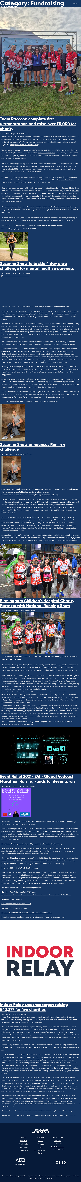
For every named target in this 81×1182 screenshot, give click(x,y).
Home (23, 1137)
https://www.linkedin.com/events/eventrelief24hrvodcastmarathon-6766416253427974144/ (36, 895)
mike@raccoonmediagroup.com (63, 1115)
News (40, 1141)
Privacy (40, 1147)
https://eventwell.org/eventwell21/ (14, 844)
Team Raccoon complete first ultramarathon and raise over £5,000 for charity (38, 124)
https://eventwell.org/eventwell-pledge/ (46, 844)
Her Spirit (75, 191)
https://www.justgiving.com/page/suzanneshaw (39, 401)
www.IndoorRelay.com (34, 1115)
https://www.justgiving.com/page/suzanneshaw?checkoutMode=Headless (49, 540)
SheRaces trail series (38, 164)
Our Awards (23, 1150)
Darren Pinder (26, 273)
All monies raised (26, 344)
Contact (40, 1144)
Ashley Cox (25, 1014)
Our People (23, 1144)
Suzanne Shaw (47, 311)
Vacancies (40, 1137)
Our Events (23, 1147)
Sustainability (57, 1137)
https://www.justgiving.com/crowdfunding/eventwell (44, 917)
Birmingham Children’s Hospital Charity (24, 145)
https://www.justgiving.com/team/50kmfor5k (18, 229)
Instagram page (20, 337)
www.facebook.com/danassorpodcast (16, 904)
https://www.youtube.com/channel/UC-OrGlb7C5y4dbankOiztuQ (26, 913)
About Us (23, 1141)
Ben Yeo (26, 134)
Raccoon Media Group (46, 153)
